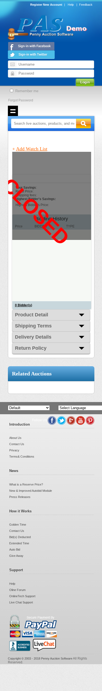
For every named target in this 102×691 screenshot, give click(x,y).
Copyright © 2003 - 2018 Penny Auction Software (40, 658)
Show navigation (13, 111)
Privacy (14, 450)
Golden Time (17, 524)
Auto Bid (14, 549)
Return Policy (31, 348)
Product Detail (31, 314)
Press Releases (19, 497)
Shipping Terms (33, 326)
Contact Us (16, 444)
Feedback (85, 4)
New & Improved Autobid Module (30, 490)
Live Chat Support (21, 602)
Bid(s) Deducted (20, 537)
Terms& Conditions (21, 456)
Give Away (16, 555)
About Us (15, 437)
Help (71, 4)
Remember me (26, 91)
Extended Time (19, 543)
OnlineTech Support (22, 596)
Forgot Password (20, 100)
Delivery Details (33, 337)
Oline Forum (17, 590)
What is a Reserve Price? (26, 484)
